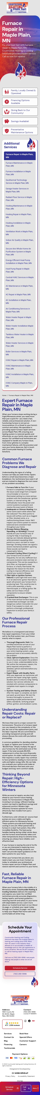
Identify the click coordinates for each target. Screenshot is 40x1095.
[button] (35, 1088)
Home (4, 395)
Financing (8, 1044)
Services (8, 1034)
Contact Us (9, 1037)
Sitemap (20, 1081)
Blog (6, 1041)
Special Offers (26, 1037)
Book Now (24, 1034)
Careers (23, 1044)
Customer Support (28, 1041)
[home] (17, 7)
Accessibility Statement (26, 1076)
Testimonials (9, 1048)
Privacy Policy (10, 1076)
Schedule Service (20, 968)
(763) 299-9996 (20, 974)
